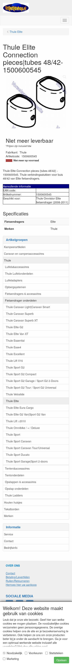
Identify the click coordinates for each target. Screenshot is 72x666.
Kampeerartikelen (15, 247)
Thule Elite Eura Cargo (20, 408)
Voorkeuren (36, 653)
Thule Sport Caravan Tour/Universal (28, 448)
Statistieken (56, 653)
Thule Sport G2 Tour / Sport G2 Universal (31, 387)
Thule (7, 260)
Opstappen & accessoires (20, 482)
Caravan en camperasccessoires (24, 254)
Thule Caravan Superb (20, 314)
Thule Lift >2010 (16, 421)
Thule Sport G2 (15, 367)
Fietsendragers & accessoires (23, 294)
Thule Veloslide (15, 394)
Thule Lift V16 (14, 361)
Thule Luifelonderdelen (19, 273)
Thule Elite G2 (14, 327)
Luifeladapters (13, 280)
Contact (8, 541)
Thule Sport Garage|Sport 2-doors (27, 461)
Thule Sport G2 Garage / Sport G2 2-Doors (32, 381)
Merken (8, 516)
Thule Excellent (15, 354)
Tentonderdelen (14, 475)
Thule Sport (13, 434)
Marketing (13, 659)
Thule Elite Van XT (17, 334)
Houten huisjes (13, 502)
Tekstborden (11, 509)
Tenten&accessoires (17, 468)
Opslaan (61, 660)
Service (8, 534)
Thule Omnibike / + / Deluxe (23, 428)
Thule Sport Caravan (18, 441)
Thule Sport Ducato (18, 455)
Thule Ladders (14, 495)
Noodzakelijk (14, 653)
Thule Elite (12, 401)
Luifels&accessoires (17, 267)
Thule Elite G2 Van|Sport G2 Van (26, 414)
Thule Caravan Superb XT (22, 320)
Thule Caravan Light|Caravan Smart (28, 307)
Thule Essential (15, 340)
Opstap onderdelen (16, 488)
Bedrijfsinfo (10, 548)
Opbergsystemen (15, 287)
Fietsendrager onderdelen (21, 300)
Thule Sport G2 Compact (21, 374)
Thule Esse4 (13, 347)
